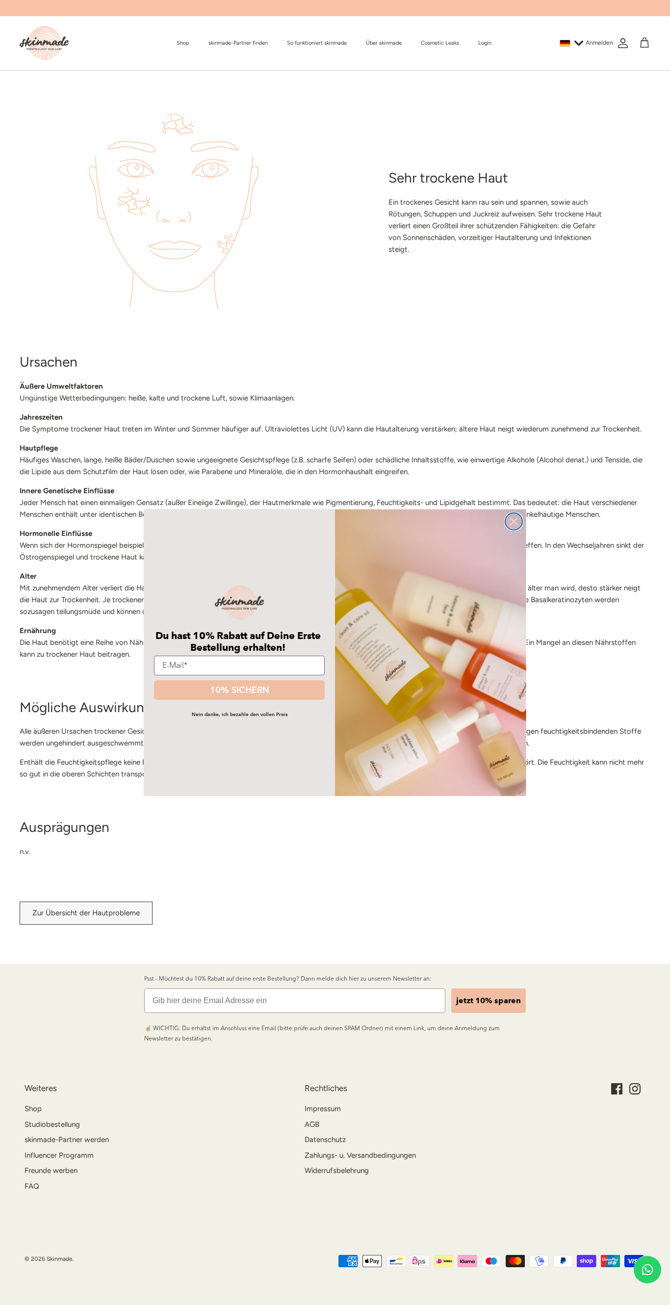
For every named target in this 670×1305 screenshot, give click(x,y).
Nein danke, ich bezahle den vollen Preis (239, 714)
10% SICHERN (239, 690)
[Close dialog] (513, 521)
